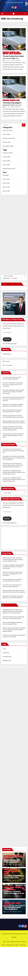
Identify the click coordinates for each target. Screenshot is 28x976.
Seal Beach (6, 866)
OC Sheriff (5, 53)
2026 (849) (6, 175)
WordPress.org (7, 660)
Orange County (17, 53)
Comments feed (7, 656)
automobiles (6, 52)
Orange (11, 53)
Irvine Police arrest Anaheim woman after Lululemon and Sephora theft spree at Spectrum (14, 399)
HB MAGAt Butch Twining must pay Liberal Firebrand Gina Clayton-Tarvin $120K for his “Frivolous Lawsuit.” (13, 611)
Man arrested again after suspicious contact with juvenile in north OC (14, 902)
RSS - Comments (7, 365)
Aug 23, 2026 (8, 857)
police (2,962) (6, 160)
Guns (13, 848)
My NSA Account (9, 937)
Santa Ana (6, 897)
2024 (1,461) (6, 183)
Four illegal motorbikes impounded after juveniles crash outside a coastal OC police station (13, 391)
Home (4, 934)
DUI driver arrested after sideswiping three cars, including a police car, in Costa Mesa (12, 384)
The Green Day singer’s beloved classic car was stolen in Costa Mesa (12, 105)
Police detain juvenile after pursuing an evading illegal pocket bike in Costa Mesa (13, 435)
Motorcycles (7, 864)
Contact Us (23, 934)
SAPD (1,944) (6, 142)
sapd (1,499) (6, 164)
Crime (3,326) (6, 156)
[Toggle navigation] (13, 13)
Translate (14, 278)
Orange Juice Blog (10, 605)
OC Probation (19, 848)
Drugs (9, 848)
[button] (25, 13)
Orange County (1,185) (9, 168)
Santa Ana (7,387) (7, 130)
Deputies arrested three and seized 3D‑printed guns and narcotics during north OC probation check (13, 428)
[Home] (2, 14)
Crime (18, 52)
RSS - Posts (6, 361)
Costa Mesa (12, 52)
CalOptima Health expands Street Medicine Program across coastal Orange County (14, 472)
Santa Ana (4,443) (7, 153)
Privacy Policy (22, 937)
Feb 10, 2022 (7, 60)
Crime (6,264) (6, 134)
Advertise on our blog (15, 934)
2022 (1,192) (6, 191)
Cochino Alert (7, 895)
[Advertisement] (15, 537)
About (8, 934)
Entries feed (6, 652)
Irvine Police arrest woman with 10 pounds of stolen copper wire (13, 450)
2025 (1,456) (6, 179)
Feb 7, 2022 (7, 107)
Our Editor (16, 937)
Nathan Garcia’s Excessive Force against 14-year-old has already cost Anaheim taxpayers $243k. (14, 629)
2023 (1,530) (6, 187)
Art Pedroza (17, 60)
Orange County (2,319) (9, 138)
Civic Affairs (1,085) (8, 146)
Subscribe (7, 339)
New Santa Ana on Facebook (11, 284)
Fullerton (18, 895)
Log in (4, 648)
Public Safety (15, 864)
